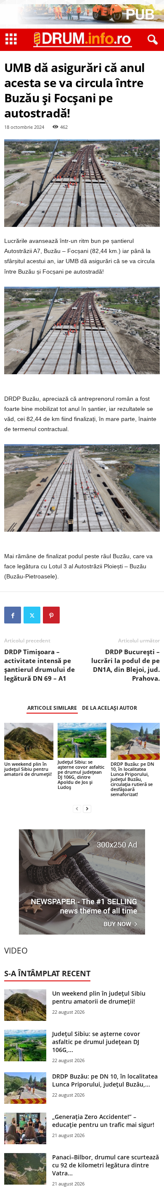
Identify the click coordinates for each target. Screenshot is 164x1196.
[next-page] (87, 808)
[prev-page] (77, 808)
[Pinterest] (51, 615)
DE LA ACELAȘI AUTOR (109, 707)
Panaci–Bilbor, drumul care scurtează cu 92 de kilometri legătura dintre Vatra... (105, 1165)
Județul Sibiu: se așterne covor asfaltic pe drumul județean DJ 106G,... (96, 1042)
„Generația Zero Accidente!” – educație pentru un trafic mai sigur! (103, 1121)
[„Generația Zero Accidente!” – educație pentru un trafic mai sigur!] (25, 1128)
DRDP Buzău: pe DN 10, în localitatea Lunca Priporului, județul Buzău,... (105, 1080)
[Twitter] (32, 615)
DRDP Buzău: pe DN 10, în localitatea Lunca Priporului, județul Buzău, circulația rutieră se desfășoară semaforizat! (132, 779)
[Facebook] (12, 615)
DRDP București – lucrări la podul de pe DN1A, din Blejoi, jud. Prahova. (125, 664)
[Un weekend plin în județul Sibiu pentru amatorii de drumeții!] (28, 741)
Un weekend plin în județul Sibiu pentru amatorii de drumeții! (28, 769)
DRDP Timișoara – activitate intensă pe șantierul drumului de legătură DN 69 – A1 (39, 664)
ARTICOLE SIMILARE (52, 707)
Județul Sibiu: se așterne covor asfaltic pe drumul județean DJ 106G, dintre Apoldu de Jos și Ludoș (81, 774)
